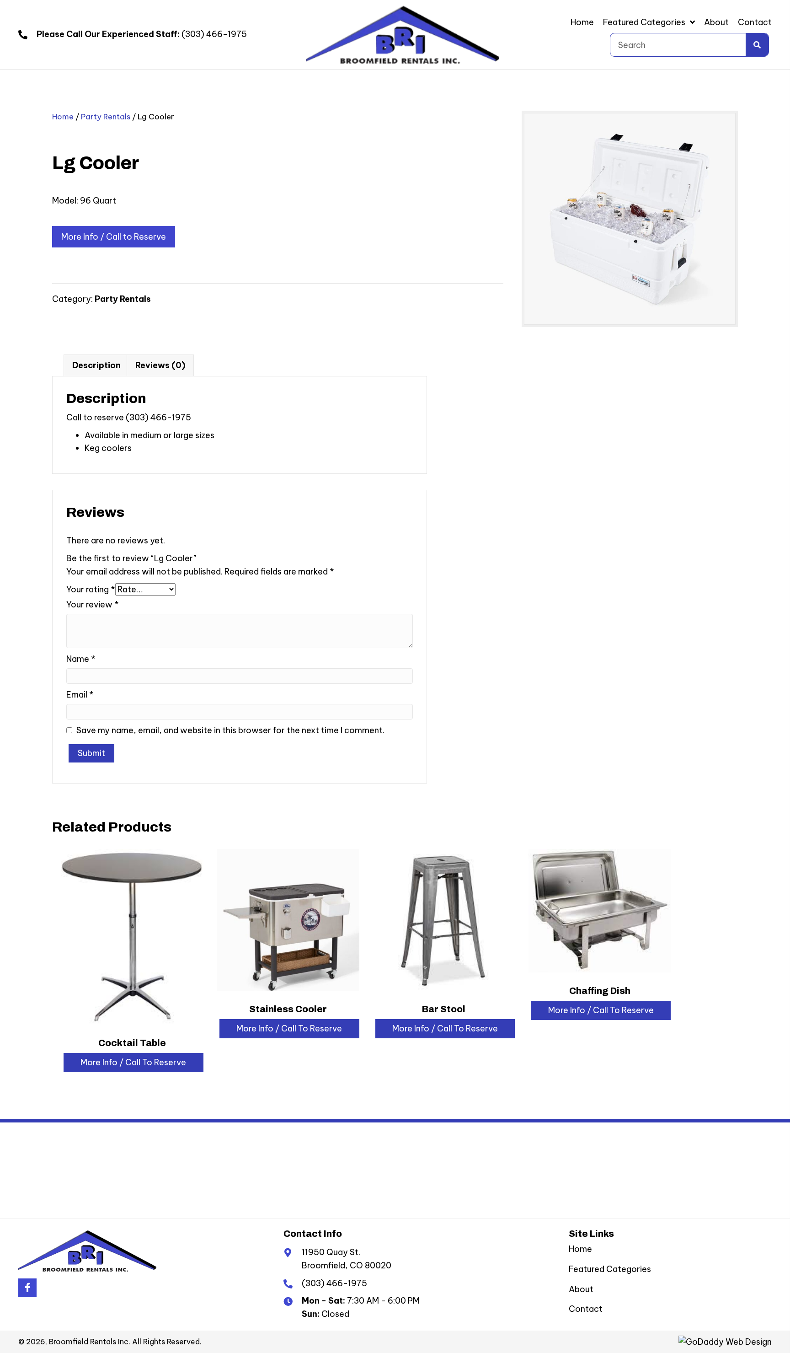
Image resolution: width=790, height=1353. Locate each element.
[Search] (757, 44)
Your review (92, 604)
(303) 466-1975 (214, 34)
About (581, 1288)
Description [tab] (96, 365)
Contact (586, 1309)
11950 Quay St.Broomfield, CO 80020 (346, 1259)
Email (80, 694)
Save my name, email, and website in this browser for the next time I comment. (230, 730)
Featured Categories (610, 1268)
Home (63, 116)
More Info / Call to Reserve (113, 236)
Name (81, 659)
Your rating (90, 589)
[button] (27, 1287)
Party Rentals (105, 116)
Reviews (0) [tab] (160, 365)
